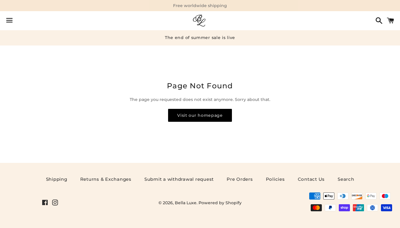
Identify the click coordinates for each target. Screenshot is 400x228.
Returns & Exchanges (105, 179)
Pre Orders (240, 179)
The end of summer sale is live (200, 37)
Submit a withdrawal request (179, 179)
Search (346, 179)
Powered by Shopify (220, 202)
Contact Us (311, 179)
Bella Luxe (185, 202)
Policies (275, 179)
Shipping (56, 179)
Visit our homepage (200, 115)
